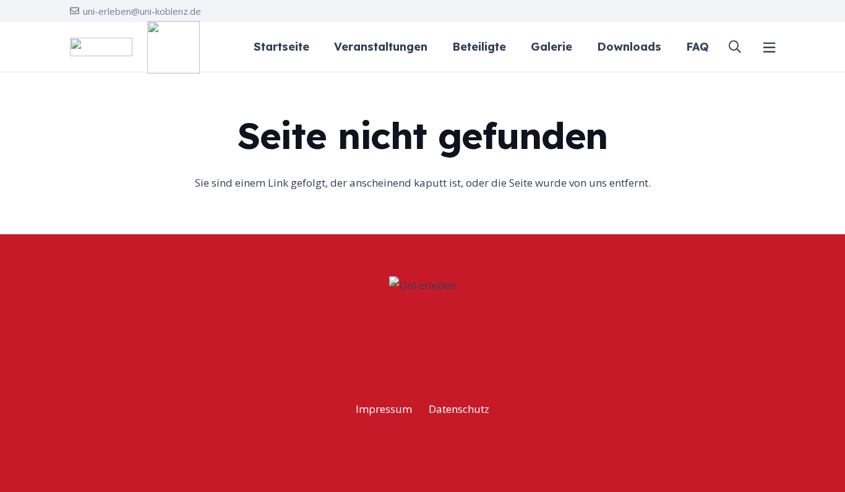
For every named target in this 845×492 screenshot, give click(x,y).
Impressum (384, 409)
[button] (734, 47)
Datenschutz (459, 409)
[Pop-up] (769, 47)
